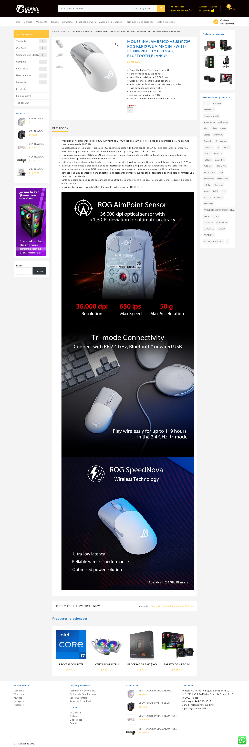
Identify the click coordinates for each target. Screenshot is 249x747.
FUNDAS (208, 160)
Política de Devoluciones (83, 694)
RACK (206, 216)
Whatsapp (19, 694)
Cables (207, 135)
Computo (21, 61)
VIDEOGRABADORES (213, 241)
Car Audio (21, 48)
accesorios (209, 110)
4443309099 (227, 23)
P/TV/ (215, 191)
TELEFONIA (209, 235)
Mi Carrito (75, 712)
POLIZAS (218, 197)
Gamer (165, 606)
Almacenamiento (211, 116)
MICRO (207, 185)
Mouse (207, 191)
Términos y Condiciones (82, 690)
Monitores (218, 185)
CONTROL (208, 147)
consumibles (221, 141)
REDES (215, 216)
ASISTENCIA (209, 122)
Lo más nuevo (23, 95)
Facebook (19, 690)
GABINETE (220, 160)
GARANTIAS (209, 172)
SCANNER (208, 222)
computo (208, 141)
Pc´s (224, 191)
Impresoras (209, 178)
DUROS (207, 153)
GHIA (220, 172)
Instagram (19, 701)
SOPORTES (209, 229)
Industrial (21, 82)
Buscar (20, 265)
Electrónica (22, 68)
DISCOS (226, 147)
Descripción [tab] (60, 128)
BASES (223, 128)
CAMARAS (218, 135)
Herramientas (23, 75)
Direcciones (76, 719)
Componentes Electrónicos (30, 55)
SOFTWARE (221, 222)
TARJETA (221, 229)
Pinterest (19, 704)
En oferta (21, 89)
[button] (116, 44)
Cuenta (73, 723)
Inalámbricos (177, 606)
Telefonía (21, 41)
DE (218, 147)
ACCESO (217, 103)
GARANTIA (221, 166)
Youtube (18, 697)
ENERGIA (218, 153)
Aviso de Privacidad (80, 701)
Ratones (189, 606)
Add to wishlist (130, 110)
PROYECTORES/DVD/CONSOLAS (219, 210)
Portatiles (208, 204)
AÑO (206, 128)
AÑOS (214, 128)
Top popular (22, 102)
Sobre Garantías (78, 697)
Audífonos (223, 122)
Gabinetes (208, 166)
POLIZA (207, 197)
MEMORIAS (222, 178)
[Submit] (161, 8)
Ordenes (74, 716)
